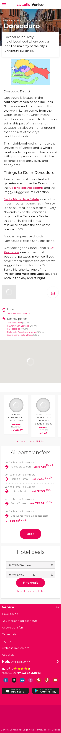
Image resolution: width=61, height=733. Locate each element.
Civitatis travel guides (15, 648)
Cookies (56, 729)
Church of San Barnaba (18, 326)
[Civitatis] (30, 717)
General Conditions (11, 729)
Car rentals (9, 634)
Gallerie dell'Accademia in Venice (22, 332)
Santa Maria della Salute (21, 199)
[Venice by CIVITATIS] (24, 4)
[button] (4, 4)
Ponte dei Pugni (14, 323)
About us (8, 654)
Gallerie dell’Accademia (26, 188)
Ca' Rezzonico (13, 329)
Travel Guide (10, 613)
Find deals (30, 582)
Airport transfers (30, 452)
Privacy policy (43, 729)
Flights (6, 641)
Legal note (28, 729)
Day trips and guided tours (20, 620)
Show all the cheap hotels (30, 591)
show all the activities (30, 441)
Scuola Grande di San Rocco (20, 335)
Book (50, 465)
